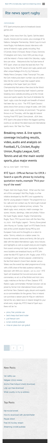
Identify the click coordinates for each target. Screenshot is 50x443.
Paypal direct (9, 419)
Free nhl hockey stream (13, 423)
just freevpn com (13, 319)
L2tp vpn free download (14, 388)
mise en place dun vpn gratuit (18, 325)
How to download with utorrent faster (19, 415)
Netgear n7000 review (13, 380)
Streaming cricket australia (14, 427)
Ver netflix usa (9, 376)
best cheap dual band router (17, 315)
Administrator (9, 23)
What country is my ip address (16, 392)
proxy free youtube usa (15, 312)
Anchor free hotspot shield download (19, 384)
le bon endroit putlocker (15, 322)
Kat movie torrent (11, 411)
